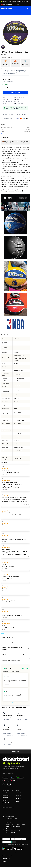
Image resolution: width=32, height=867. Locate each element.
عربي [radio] (18, 4)
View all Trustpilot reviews (15, 702)
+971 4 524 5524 (10, 832)
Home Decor (11, 13)
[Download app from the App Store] (18, 848)
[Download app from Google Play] (7, 848)
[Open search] (21, 8)
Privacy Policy (7, 856)
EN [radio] (15, 4)
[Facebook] (10, 784)
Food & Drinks (19, 13)
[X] (7, 784)
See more (4, 134)
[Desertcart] (6, 8)
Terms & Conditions (9, 853)
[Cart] (28, 8)
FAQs (4, 861)
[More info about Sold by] (23, 97)
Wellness (3, 13)
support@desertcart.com (13, 826)
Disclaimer (6, 858)
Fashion (27, 13)
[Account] (24, 8)
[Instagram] (3, 784)
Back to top (15, 751)
